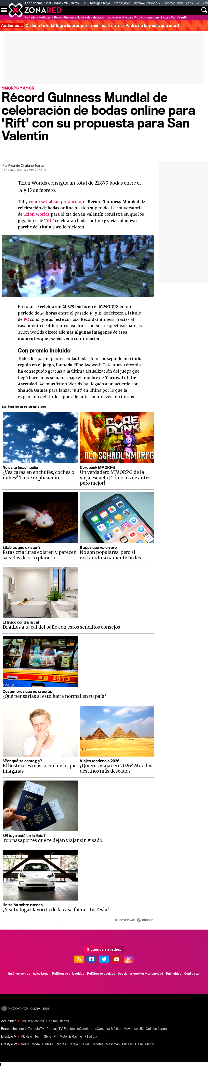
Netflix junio (122, 3)
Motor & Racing (71, 1036)
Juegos (154, 10)
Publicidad (173, 973)
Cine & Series (130, 12)
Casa (139, 1044)
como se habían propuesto (55, 201)
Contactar (192, 973)
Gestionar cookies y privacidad (140, 973)
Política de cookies (101, 973)
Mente (149, 1044)
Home (69, 10)
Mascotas (113, 1044)
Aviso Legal (41, 973)
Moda (36, 1044)
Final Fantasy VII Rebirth (61, 3)
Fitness (127, 1044)
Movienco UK (133, 1028)
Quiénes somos (19, 973)
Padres (61, 1044)
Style (47, 1036)
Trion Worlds (37, 214)
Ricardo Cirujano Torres (26, 166)
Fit (55, 1036)
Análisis (173, 10)
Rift (49, 220)
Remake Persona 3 (147, 3)
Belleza (47, 1044)
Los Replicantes (32, 1021)
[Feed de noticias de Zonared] (79, 959)
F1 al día (90, 1036)
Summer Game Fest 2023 (181, 3)
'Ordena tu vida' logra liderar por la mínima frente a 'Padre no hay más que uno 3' (90, 25)
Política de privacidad (68, 973)
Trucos (192, 10)
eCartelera (84, 1028)
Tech (38, 1036)
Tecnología (109, 10)
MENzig (26, 1036)
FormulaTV (36, 1028)
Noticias (86, 10)
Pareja (73, 1044)
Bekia (25, 1044)
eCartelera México (108, 1028)
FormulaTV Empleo (61, 1028)
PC (26, 319)
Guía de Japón (156, 1028)
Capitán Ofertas (57, 1021)
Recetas (97, 1044)
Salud (84, 1044)
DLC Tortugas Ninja (96, 3)
